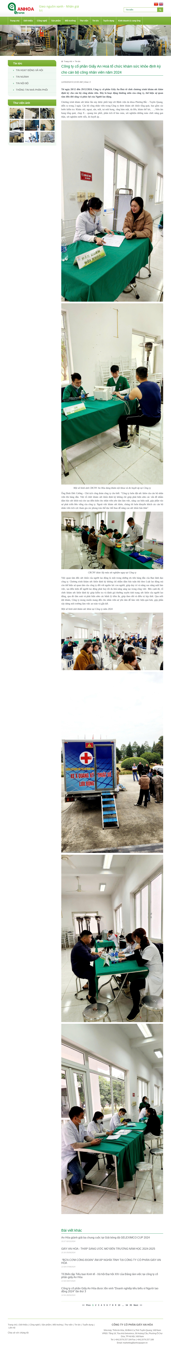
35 (131, 1305)
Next (136, 1305)
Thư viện (69, 1325)
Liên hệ (12, 1328)
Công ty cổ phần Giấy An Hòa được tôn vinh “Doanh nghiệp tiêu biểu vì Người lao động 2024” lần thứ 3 (109, 1290)
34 (127, 1305)
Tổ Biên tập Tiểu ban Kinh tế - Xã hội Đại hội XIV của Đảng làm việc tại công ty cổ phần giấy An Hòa (109, 1276)
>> (141, 1305)
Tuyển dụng (87, 1325)
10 (119, 1305)
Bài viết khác (71, 1230)
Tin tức (17, 63)
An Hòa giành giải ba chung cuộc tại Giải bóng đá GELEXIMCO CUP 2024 (105, 1237)
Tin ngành (22, 76)
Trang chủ (68, 61)
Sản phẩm (46, 1325)
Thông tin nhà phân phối (32, 89)
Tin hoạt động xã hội (29, 70)
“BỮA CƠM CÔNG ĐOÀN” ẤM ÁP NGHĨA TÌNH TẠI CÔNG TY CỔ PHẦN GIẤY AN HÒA (111, 1261)
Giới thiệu (23, 1325)
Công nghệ (35, 1325)
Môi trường (58, 1325)
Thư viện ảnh (21, 102)
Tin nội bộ (22, 83)
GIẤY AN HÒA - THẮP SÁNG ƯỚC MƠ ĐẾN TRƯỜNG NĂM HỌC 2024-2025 (108, 1248)
